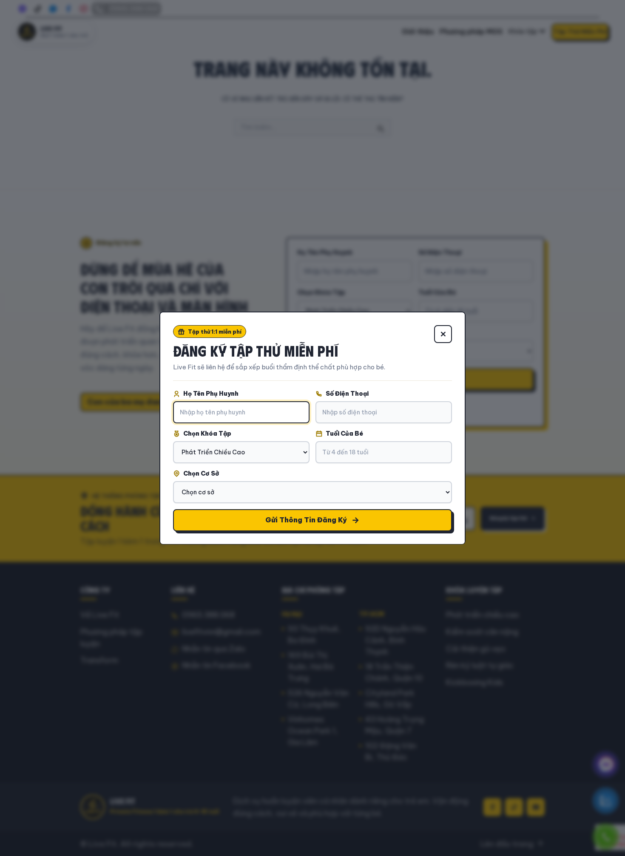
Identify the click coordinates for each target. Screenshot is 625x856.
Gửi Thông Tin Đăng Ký (306, 520)
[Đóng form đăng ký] (443, 334)
